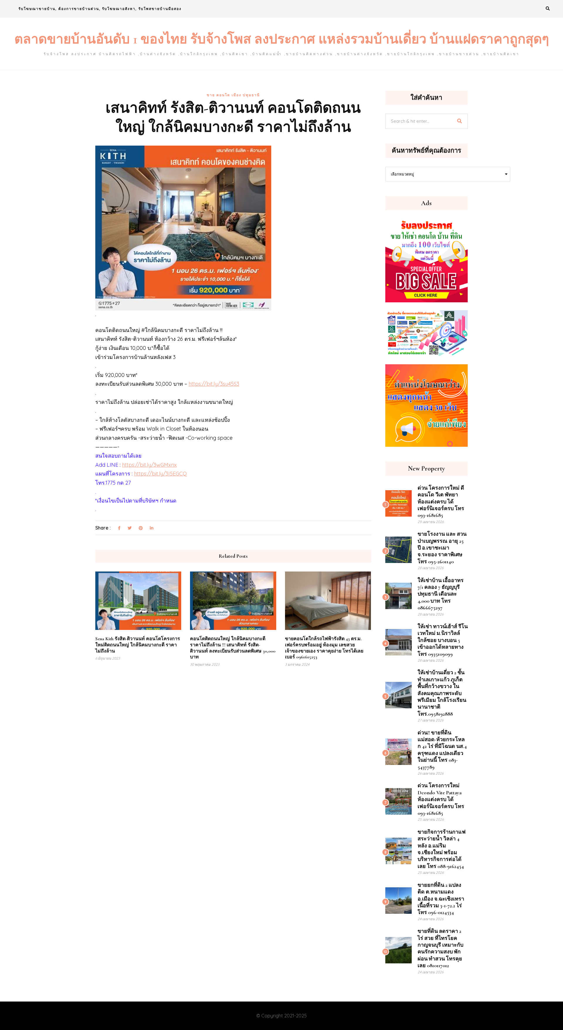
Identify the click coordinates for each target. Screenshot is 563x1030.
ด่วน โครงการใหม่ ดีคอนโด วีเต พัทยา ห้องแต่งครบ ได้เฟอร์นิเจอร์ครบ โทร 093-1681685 (441, 502)
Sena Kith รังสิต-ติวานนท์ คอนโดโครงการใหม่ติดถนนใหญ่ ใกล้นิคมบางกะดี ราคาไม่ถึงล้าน (137, 645)
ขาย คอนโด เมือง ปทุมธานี (233, 95)
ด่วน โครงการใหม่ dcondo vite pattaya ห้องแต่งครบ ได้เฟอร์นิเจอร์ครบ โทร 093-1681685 (441, 799)
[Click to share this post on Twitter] (130, 528)
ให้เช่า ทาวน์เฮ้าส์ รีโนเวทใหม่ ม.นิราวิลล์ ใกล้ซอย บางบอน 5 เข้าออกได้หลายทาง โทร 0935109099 (443, 640)
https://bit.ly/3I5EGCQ (160, 473)
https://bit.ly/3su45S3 (214, 383)
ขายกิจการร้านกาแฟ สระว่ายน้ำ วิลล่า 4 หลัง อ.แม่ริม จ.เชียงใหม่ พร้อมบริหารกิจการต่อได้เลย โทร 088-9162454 (442, 849)
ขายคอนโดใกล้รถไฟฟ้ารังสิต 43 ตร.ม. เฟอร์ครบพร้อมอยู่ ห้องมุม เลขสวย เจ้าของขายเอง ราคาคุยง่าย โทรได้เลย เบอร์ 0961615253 (324, 648)
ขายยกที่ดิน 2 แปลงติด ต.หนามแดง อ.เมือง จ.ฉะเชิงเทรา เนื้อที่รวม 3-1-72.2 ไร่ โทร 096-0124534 (441, 899)
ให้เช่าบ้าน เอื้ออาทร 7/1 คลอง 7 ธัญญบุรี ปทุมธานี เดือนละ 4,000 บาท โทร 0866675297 (441, 594)
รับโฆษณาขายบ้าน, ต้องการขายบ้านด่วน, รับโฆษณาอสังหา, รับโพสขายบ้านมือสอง (100, 8)
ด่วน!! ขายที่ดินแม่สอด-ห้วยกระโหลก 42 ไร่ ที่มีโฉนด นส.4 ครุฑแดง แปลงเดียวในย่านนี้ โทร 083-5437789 (442, 749)
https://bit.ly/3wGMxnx (149, 464)
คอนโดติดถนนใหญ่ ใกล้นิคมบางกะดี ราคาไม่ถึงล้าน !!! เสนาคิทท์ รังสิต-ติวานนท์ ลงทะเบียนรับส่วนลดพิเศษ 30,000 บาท (232, 648)
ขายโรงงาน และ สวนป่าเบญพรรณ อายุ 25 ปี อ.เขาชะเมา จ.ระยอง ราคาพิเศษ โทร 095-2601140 (442, 548)
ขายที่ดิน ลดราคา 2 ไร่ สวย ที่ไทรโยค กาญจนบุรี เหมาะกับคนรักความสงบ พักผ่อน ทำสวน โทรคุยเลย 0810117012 (440, 948)
